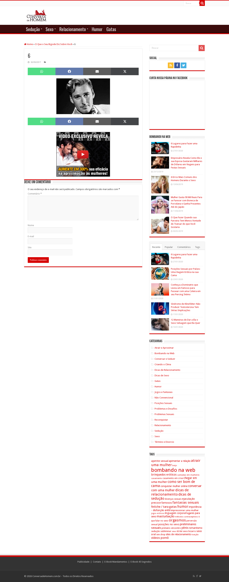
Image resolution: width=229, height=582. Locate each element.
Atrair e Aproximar (164, 347)
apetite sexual (159, 461)
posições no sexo (168, 524)
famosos (166, 502)
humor (182, 506)
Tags (197, 247)
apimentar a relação (180, 460)
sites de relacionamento (178, 534)
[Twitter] (183, 65)
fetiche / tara (160, 506)
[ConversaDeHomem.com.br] (36, 15)
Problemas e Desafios (166, 408)
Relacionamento (72, 29)
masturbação (165, 516)
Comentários (184, 247)
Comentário (35, 193)
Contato (97, 561)
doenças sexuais (173, 499)
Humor (97, 29)
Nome (31, 225)
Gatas (111, 29)
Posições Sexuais (163, 403)
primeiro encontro (171, 527)
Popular (169, 247)
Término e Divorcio (164, 442)
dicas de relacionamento (170, 492)
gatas (173, 506)
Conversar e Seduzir (165, 359)
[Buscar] (202, 3)
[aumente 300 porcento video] (83, 154)
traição (195, 534)
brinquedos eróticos (164, 474)
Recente (156, 247)
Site (29, 247)
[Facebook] (177, 65)
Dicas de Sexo (162, 375)
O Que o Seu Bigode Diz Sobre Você (53, 44)
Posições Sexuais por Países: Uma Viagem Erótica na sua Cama (185, 272)
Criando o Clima (163, 364)
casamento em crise (173, 478)
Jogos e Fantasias (163, 392)
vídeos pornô (160, 537)
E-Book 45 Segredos (141, 561)
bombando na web (173, 470)
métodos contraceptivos (186, 517)
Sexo (49, 29)
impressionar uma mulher (185, 510)
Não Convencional (164, 397)
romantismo (195, 527)
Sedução (33, 29)
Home (29, 44)
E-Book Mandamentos (115, 561)
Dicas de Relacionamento (167, 370)
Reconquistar (161, 419)
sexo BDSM (177, 531)
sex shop (160, 534)
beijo (174, 465)
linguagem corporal (175, 513)
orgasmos (177, 520)
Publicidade (83, 561)
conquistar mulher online (173, 486)
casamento (156, 478)
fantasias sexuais (185, 502)
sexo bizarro (189, 531)
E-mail (31, 236)
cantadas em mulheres (188, 475)
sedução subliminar (161, 531)
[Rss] (171, 65)
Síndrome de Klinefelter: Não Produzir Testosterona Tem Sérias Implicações (185, 307)
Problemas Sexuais (164, 414)
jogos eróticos (157, 513)
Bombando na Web (164, 353)
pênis (184, 527)
